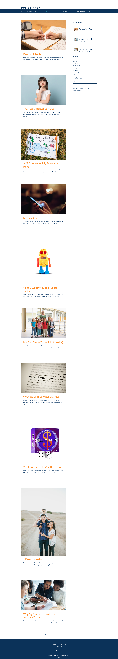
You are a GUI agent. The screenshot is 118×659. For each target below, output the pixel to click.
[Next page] (48, 634)
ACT (74, 86)
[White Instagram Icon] (87, 12)
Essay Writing (76, 88)
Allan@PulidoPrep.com (69, 12)
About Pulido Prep (80, 86)
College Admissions (91, 86)
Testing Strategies (77, 90)
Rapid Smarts (83, 88)
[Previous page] (38, 634)
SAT (89, 88)
